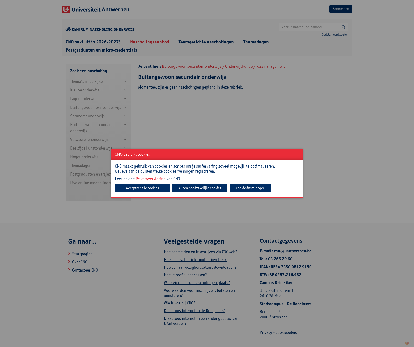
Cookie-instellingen (250, 188)
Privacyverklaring (151, 178)
